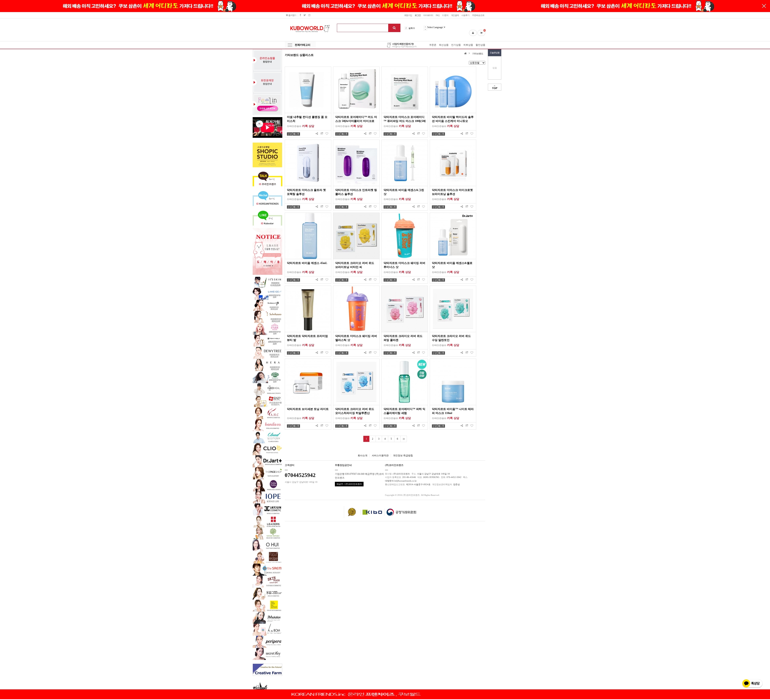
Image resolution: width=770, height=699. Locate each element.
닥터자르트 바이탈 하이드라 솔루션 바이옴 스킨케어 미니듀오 (453, 119)
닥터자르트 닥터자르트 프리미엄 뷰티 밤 (307, 338)
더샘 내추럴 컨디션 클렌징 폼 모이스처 (307, 119)
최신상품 (444, 45)
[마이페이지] (473, 33)
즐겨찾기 (292, 15)
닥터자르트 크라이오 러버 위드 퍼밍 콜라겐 (403, 338)
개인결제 (455, 15)
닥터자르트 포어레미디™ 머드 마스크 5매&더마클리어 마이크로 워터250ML (356, 119)
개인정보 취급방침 (403, 455)
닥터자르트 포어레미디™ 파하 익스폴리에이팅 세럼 (404, 411)
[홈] (466, 53)
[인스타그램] (309, 15)
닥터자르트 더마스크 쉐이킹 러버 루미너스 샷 (404, 265)
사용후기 (465, 15)
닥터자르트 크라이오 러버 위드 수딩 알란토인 (451, 338)
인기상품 (456, 45)
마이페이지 (428, 15)
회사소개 (362, 455)
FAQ (437, 15)
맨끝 (403, 439)
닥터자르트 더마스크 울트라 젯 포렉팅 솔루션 (306, 192)
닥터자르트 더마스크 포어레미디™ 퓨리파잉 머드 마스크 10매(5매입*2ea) (405, 119)
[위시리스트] (327, 133)
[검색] (394, 28)
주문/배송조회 (478, 15)
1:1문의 (445, 15)
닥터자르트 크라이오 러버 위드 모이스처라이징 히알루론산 (354, 411)
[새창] (322, 133)
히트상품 (468, 45)
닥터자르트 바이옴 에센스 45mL (307, 263)
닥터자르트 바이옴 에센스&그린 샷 (404, 192)
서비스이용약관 (380, 455)
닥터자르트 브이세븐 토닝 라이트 (308, 409)
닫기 (764, 6)
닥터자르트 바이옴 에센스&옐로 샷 (452, 265)
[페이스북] (300, 15)
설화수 (411, 28)
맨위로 (494, 87)
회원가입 (408, 15)
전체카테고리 (302, 44)
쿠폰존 (432, 45)
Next (425, 29)
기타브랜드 (477, 53)
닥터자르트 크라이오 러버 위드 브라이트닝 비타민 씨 (354, 265)
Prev (425, 27)
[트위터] (304, 15)
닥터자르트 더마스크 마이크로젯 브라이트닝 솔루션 (452, 192)
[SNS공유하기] (317, 133)
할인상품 (480, 45)
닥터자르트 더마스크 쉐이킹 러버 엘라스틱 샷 (356, 338)
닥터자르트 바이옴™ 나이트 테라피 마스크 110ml (453, 411)
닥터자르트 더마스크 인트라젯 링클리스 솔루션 (356, 192)
